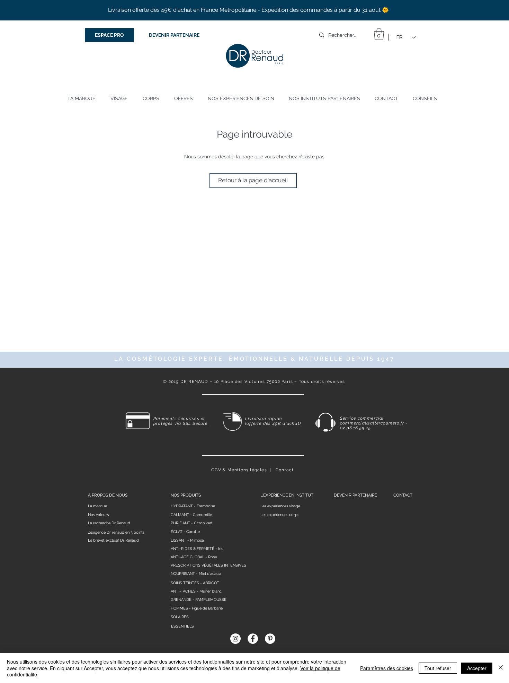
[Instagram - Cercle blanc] (235, 638)
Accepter (476, 668)
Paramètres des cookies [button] (386, 668)
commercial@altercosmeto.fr (372, 423)
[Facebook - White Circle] (253, 638)
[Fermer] (501, 667)
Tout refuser (438, 668)
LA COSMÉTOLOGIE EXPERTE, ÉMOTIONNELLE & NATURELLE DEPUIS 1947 (254, 359)
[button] (379, 34)
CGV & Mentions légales (239, 469)
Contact (285, 469)
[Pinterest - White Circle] (270, 638)
